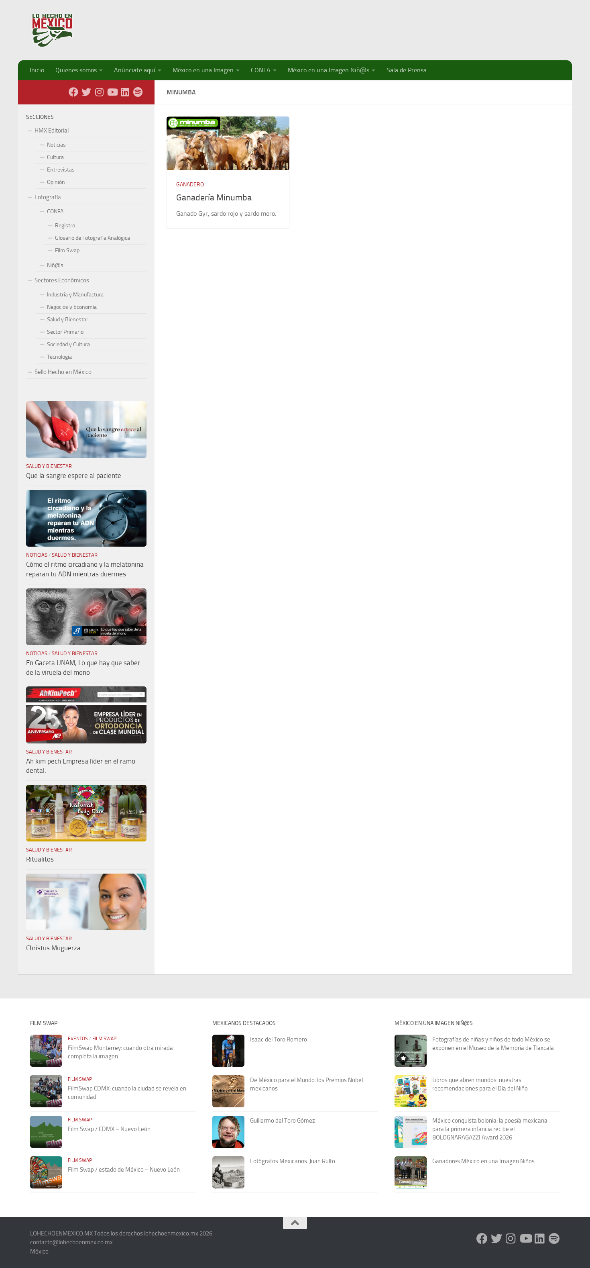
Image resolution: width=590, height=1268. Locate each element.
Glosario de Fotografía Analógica (92, 238)
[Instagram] (99, 92)
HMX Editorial (52, 130)
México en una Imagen (203, 70)
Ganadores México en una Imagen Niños (483, 1161)
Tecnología (59, 356)
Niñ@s (55, 265)
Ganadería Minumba (214, 197)
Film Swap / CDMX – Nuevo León (109, 1129)
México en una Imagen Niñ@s (328, 70)
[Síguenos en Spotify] (137, 92)
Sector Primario (65, 332)
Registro (65, 225)
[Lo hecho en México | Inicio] (59, 30)
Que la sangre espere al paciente (73, 476)
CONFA (261, 70)
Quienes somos (76, 70)
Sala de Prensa (407, 70)
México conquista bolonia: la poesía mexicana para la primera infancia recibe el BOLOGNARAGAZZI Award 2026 (489, 1129)
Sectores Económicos (62, 280)
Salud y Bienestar (67, 319)
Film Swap (67, 250)
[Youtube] (112, 92)
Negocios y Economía (72, 307)
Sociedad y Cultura (68, 344)
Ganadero (190, 184)
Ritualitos (40, 859)
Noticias (56, 144)
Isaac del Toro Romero (278, 1039)
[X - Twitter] (86, 92)
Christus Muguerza (53, 948)
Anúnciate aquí (134, 70)
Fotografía (48, 197)
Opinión (56, 182)
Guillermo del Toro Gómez (282, 1120)
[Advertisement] (414, 26)
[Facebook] (73, 92)
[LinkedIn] (125, 92)
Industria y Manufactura (75, 294)
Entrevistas (61, 169)
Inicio (37, 70)
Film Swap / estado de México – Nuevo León (124, 1169)
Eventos (78, 1038)
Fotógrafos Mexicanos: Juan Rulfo (292, 1161)
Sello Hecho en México (63, 372)
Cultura (55, 157)
